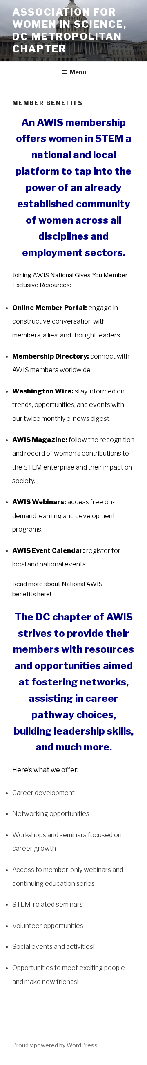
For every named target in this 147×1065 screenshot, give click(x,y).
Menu (78, 72)
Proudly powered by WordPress (55, 1045)
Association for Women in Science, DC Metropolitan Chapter (69, 30)
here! (44, 594)
